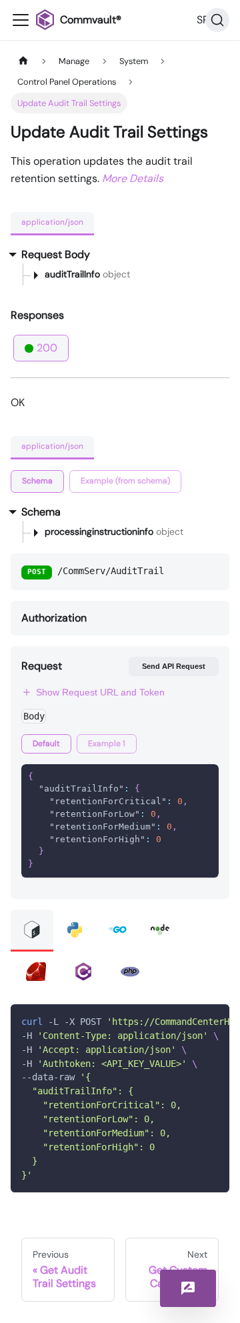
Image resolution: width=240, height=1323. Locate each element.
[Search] (217, 20)
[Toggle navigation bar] (21, 20)
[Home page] (23, 61)
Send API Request (173, 666)
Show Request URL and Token (100, 692)
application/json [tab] (52, 222)
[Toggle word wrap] (188, 1021)
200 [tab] (47, 348)
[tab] (37, 481)
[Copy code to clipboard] (213, 1021)
